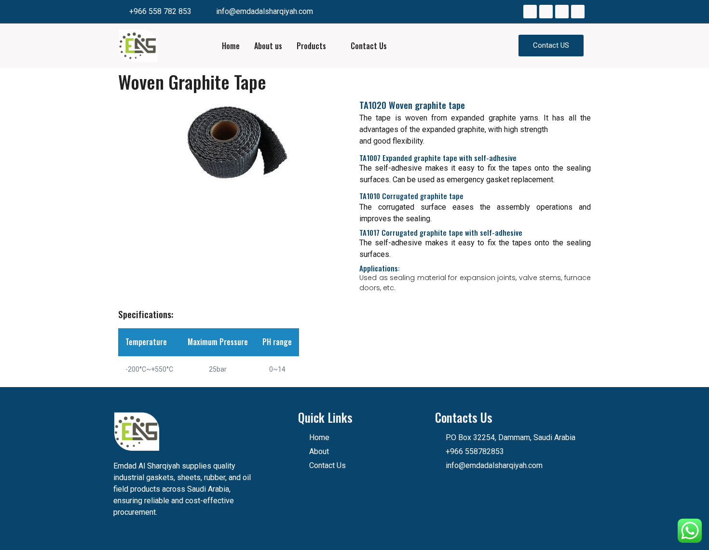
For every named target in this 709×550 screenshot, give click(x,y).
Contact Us (369, 46)
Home (231, 46)
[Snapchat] (578, 11)
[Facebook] (530, 11)
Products (311, 46)
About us (268, 46)
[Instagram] (546, 11)
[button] (551, 45)
